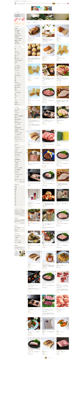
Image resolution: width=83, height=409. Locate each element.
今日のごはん (17, 230)
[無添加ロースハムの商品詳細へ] (62, 33)
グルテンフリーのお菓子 (18, 132)
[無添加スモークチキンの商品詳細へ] (62, 326)
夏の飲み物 (16, 114)
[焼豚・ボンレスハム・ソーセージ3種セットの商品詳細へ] (33, 95)
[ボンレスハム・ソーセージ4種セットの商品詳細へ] (33, 72)
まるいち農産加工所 (17, 169)
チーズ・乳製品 (17, 65)
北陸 (15, 196)
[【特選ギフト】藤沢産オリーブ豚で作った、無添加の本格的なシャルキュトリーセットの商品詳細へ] (48, 74)
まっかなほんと (17, 172)
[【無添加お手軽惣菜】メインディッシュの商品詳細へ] (48, 158)
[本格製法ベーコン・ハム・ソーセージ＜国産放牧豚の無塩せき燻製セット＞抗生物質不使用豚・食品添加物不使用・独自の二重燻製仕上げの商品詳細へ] (48, 33)
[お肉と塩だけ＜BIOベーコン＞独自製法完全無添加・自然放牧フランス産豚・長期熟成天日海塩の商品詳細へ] (62, 95)
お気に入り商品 (17, 43)
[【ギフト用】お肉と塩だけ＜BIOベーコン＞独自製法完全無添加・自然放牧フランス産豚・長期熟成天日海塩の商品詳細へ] (48, 198)
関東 (15, 191)
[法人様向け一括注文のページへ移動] (19, 15)
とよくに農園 (17, 176)
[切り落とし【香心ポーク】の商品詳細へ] (62, 303)
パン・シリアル (17, 72)
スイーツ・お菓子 (17, 53)
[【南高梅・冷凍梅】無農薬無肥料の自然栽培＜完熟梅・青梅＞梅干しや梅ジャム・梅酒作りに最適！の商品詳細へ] (33, 53)
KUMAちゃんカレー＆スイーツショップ (20, 180)
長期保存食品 (17, 131)
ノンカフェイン (17, 141)
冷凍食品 (16, 62)
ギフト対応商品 (17, 31)
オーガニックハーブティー (18, 139)
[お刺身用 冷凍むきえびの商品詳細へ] (62, 115)
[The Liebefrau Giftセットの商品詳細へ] (62, 52)
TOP (15, 12)
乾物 (15, 77)
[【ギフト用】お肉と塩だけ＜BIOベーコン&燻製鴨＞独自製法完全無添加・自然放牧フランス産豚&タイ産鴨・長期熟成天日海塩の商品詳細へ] (62, 178)
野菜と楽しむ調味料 (17, 119)
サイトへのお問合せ (18, 242)
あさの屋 (16, 150)
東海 (15, 194)
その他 (16, 100)
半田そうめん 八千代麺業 (18, 167)
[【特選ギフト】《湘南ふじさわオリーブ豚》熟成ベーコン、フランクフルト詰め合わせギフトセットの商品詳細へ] (62, 74)
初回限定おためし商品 (18, 35)
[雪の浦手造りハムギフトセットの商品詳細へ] (33, 33)
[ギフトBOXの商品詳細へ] (62, 138)
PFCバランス (16, 95)
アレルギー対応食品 (17, 92)
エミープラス (17, 177)
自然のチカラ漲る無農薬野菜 (19, 115)
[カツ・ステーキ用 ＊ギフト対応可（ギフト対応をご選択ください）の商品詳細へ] (48, 305)
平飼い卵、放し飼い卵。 (18, 122)
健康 (15, 94)
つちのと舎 (16, 149)
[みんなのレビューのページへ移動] (19, 23)
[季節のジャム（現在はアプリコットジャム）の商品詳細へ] (33, 217)
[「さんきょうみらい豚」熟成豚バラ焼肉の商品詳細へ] (48, 279)
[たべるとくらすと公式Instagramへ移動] (19, 253)
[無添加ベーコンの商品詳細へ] (33, 139)
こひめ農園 (16, 162)
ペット (16, 99)
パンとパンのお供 (17, 124)
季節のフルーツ (17, 117)
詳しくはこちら (22, 215)
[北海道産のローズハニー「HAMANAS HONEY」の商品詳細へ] (33, 198)
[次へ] (51, 357)
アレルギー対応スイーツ (18, 134)
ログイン (61, 3)
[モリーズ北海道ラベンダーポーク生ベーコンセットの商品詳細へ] (33, 304)
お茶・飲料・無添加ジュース (19, 60)
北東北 (16, 188)
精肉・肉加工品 (17, 68)
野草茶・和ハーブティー (18, 137)
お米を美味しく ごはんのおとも (19, 129)
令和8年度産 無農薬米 (18, 127)
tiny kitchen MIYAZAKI (18, 152)
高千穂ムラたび (17, 171)
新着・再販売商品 (17, 30)
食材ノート (16, 229)
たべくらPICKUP (17, 109)
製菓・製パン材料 (17, 87)
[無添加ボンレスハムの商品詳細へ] (48, 52)
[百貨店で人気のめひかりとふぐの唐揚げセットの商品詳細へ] (33, 240)
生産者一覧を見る (21, 181)
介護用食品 (16, 102)
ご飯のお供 (16, 82)
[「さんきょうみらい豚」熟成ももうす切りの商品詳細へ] (62, 217)
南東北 (16, 189)
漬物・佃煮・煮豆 (17, 85)
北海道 (16, 186)
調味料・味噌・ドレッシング (19, 58)
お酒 (15, 97)
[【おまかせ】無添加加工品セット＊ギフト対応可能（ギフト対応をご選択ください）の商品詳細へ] (33, 117)
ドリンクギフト (17, 112)
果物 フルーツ (17, 55)
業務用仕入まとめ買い (18, 40)
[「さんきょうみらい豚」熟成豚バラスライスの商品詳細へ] (62, 239)
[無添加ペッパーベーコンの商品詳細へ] (33, 259)
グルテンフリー (17, 90)
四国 (15, 201)
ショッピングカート (18, 240)
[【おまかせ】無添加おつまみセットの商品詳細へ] (33, 281)
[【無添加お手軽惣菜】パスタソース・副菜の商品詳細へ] (62, 259)
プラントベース (17, 70)
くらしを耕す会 (17, 147)
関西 (15, 198)
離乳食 (16, 89)
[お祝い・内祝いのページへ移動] (19, 19)
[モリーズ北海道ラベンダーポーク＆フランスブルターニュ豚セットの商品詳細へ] (48, 115)
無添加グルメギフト (17, 104)
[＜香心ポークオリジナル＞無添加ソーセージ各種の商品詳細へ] (33, 326)
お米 (15, 50)
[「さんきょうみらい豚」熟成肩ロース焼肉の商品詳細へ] (62, 157)
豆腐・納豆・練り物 (17, 75)
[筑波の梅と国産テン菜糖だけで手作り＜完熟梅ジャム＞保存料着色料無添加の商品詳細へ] (48, 260)
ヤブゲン (16, 157)
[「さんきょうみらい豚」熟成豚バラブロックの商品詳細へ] (33, 345)
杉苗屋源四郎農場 (17, 159)
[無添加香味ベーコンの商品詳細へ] (48, 346)
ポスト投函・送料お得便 (18, 38)
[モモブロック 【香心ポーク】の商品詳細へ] (62, 346)
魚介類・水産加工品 (17, 67)
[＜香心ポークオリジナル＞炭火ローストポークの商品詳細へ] (48, 239)
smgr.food (16, 166)
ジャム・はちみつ (17, 73)
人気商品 (16, 28)
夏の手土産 (16, 110)
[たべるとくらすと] (19, 3)
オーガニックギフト (17, 136)
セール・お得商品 (17, 33)
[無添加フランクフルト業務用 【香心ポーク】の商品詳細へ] (48, 325)
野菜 (15, 48)
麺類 (15, 80)
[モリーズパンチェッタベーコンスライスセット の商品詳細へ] (33, 177)
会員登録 (58, 3)
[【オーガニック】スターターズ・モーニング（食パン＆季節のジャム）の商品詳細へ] (48, 219)
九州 (15, 203)
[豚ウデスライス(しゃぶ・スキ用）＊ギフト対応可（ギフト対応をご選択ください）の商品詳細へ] (62, 282)
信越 (15, 193)
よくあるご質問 (18, 235)
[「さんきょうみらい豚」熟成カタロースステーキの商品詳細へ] (48, 138)
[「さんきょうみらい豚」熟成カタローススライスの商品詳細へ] (48, 94)
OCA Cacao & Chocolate (18, 174)
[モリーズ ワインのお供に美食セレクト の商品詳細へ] (62, 197)
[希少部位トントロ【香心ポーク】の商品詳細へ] (33, 157)
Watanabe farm (17, 154)
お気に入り (64, 3)
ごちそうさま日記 (17, 227)
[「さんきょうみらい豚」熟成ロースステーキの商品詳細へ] (48, 177)
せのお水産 (16, 164)
